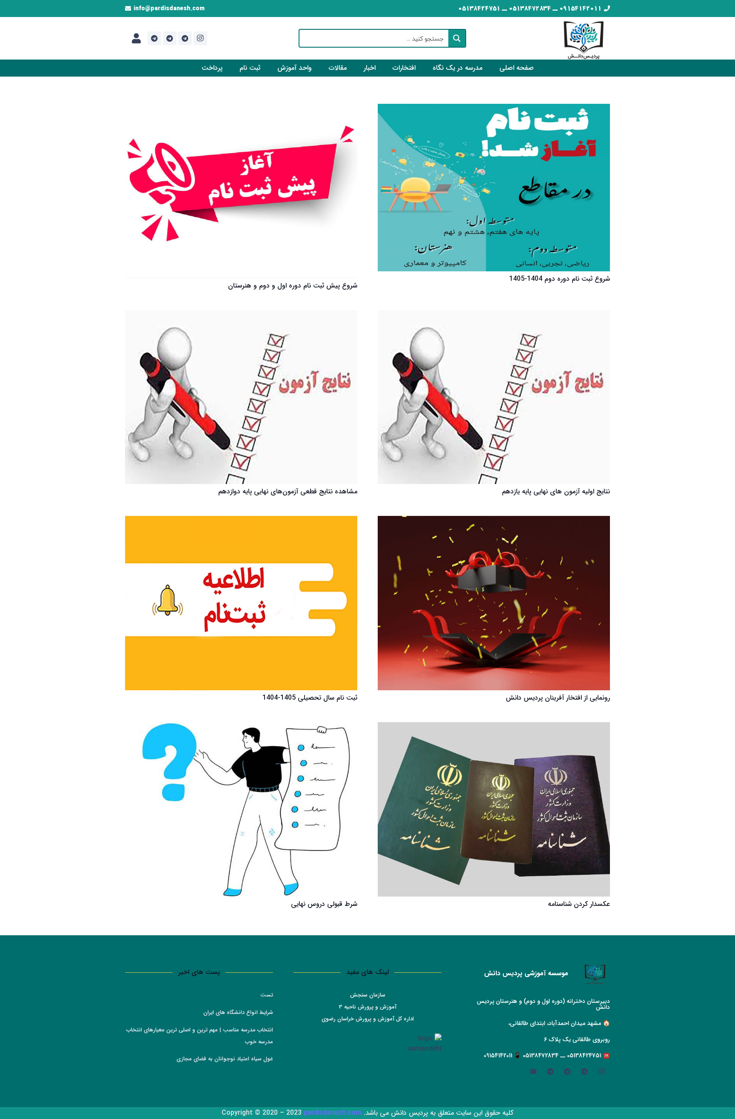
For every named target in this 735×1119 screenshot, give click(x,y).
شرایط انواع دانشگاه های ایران (238, 1012)
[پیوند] (136, 38)
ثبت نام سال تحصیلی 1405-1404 (309, 697)
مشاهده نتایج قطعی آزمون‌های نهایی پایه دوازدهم (287, 491)
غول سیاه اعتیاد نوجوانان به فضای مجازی (225, 1058)
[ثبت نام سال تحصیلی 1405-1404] (241, 603)
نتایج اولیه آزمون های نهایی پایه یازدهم (556, 491)
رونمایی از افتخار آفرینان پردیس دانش (558, 697)
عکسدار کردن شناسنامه (579, 904)
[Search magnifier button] (456, 38)
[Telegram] (185, 38)
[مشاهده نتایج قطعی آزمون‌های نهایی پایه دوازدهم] (241, 397)
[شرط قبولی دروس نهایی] (241, 809)
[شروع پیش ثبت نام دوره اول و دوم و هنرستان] (241, 191)
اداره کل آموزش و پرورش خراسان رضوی (368, 1018)
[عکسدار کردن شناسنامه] (494, 809)
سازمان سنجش (367, 995)
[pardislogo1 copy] (584, 38)
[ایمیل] (533, 1071)
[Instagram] (200, 38)
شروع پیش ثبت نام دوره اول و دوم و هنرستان (292, 285)
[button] (427, 68)
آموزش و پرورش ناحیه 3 (367, 1006)
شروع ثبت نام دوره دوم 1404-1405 (559, 278)
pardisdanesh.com (333, 1113)
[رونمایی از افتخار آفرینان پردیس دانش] (494, 603)
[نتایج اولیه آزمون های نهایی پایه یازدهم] (494, 397)
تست (266, 995)
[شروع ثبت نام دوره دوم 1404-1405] (494, 187)
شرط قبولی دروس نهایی (324, 904)
